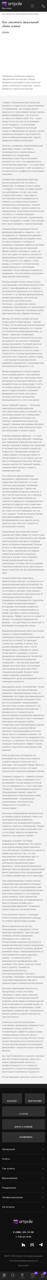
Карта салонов (24, 1127)
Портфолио (35, 1101)
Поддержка (9, 1188)
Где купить (8, 1168)
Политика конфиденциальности (23, 1261)
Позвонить (26, 1137)
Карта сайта (23, 1265)
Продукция (8, 1149)
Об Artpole (8, 1207)
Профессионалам (12, 1197)
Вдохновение (10, 1178)
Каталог (12, 1101)
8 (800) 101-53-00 (23, 1232)
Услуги (23, 1114)
